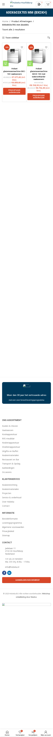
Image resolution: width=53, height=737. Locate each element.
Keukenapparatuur (10, 442)
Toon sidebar (12, 37)
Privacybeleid (8, 531)
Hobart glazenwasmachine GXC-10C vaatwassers (14, 71)
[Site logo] (21, 4)
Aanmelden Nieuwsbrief (27, 580)
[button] (6, 63)
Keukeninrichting (9, 484)
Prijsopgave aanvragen (14, 91)
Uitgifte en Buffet (10, 451)
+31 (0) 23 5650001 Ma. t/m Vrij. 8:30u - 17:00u (17, 560)
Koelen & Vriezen (10, 426)
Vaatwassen (7, 430)
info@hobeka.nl (12, 567)
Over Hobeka (8, 501)
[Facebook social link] (4, 573)
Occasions (7, 472)
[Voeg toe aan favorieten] (21, 47)
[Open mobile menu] (3, 4)
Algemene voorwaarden (13, 527)
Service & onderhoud (11, 497)
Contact (6, 505)
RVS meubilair (8, 438)
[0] (39, 4)
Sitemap (6, 535)
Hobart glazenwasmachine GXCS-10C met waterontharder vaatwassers (38, 73)
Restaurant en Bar (10, 459)
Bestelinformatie (10, 518)
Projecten (6, 493)
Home (5, 21)
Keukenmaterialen (10, 455)
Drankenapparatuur (11, 447)
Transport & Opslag (11, 463)
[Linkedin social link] (9, 573)
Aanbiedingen (8, 468)
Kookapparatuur (9, 434)
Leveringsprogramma (12, 522)
